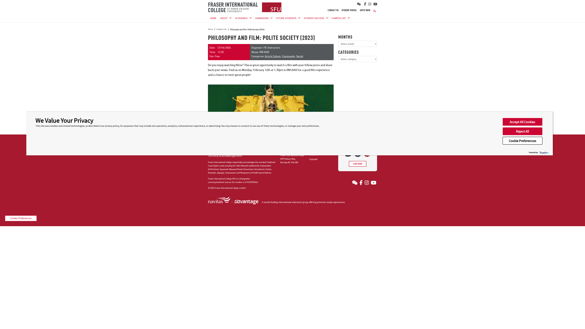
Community (288, 56)
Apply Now (365, 10)
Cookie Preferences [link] (21, 218)
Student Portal (349, 10)
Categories (348, 53)
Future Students (286, 18)
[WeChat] (359, 4)
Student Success (314, 18)
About (223, 18)
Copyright (313, 159)
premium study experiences (331, 202)
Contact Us (333, 10)
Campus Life (339, 18)
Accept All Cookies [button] (522, 122)
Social (299, 56)
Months (345, 37)
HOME (213, 18)
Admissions (262, 18)
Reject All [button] (522, 131)
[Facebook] (364, 4)
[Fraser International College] (244, 7)
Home (210, 29)
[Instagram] (369, 4)
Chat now (357, 164)
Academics (241, 18)
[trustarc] (544, 152)
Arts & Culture (273, 56)
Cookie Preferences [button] (522, 141)
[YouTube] (375, 4)
